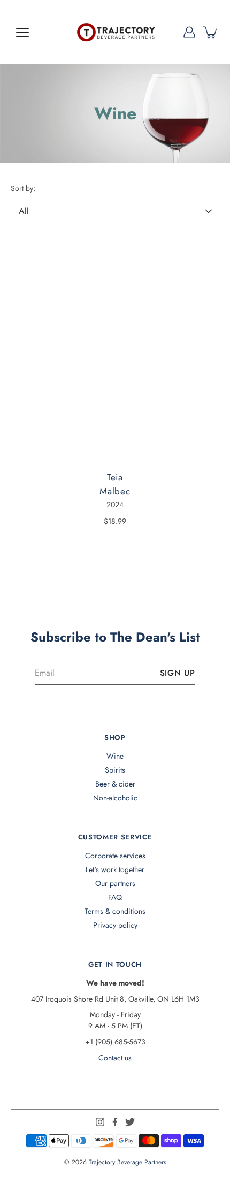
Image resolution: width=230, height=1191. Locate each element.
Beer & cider (115, 783)
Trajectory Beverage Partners (127, 1162)
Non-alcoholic (115, 797)
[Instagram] (100, 1122)
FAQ (115, 897)
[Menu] (22, 32)
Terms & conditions (115, 911)
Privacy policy (115, 925)
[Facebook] (115, 1122)
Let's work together (115, 869)
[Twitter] (130, 1122)
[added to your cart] (210, 32)
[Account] (189, 32)
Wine (115, 756)
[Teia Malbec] (115, 350)
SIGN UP (177, 673)
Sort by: (23, 188)
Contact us (115, 1057)
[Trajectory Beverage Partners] (115, 32)
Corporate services (115, 855)
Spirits (115, 770)
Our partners (115, 883)
